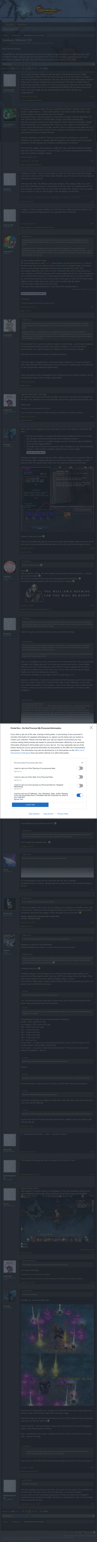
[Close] (92, 728)
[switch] (80, 768)
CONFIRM (30, 805)
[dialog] (48, 771)
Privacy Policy (62, 814)
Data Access (48, 814)
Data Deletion (34, 814)
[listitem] (48, 762)
